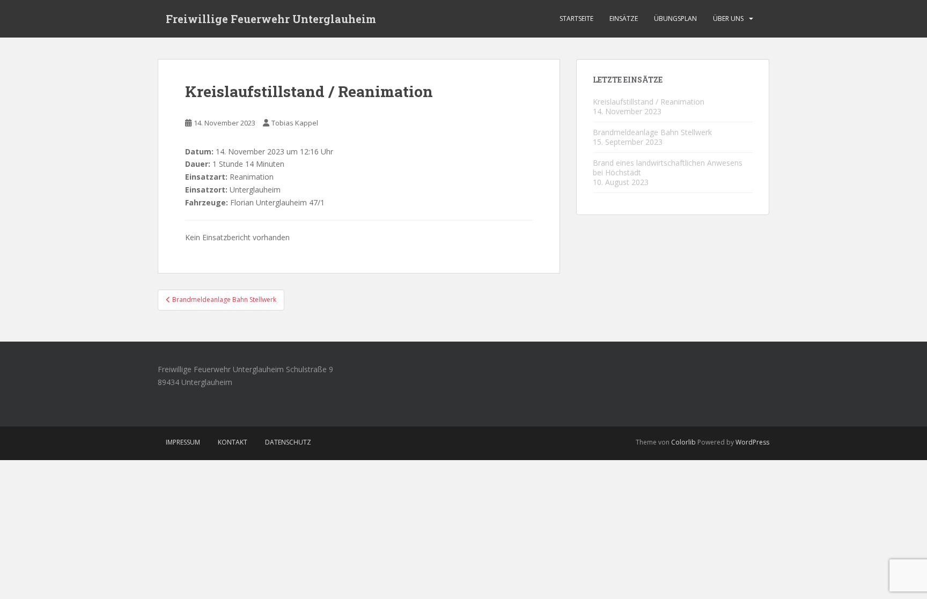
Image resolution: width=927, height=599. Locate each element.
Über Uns (728, 18)
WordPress (752, 442)
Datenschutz (288, 442)
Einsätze (623, 18)
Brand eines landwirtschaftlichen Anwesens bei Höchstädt (667, 168)
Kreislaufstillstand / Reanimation (648, 102)
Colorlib (683, 442)
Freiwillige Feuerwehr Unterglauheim (271, 19)
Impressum (183, 442)
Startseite (576, 18)
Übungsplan (675, 18)
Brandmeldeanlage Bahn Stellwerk (652, 132)
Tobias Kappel (294, 123)
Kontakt (232, 442)
